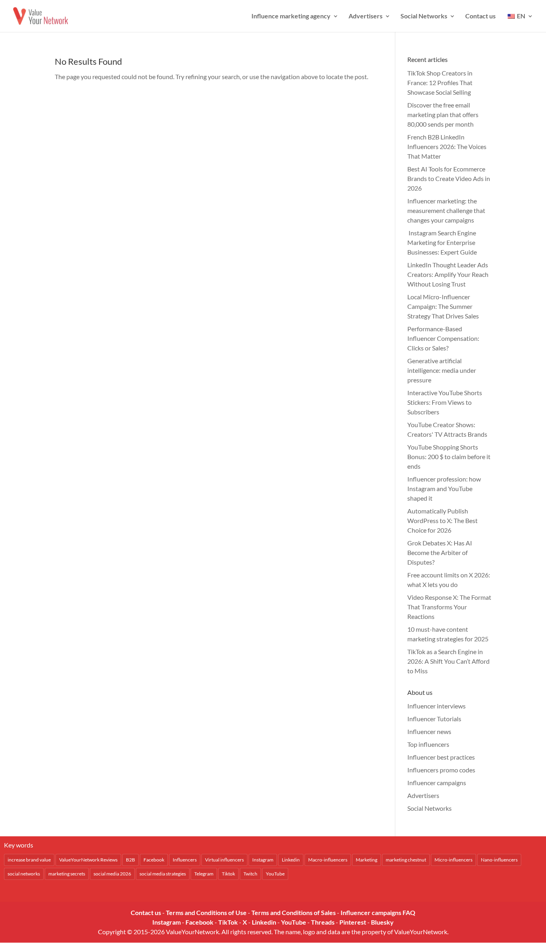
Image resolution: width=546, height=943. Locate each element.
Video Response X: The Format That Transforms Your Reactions (449, 606)
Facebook (153, 860)
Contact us (480, 16)
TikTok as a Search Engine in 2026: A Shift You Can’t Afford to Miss (448, 661)
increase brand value (29, 860)
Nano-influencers (499, 860)
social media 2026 (112, 874)
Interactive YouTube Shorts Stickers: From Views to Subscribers (444, 402)
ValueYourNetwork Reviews (88, 860)
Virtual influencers (224, 860)
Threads (323, 922)
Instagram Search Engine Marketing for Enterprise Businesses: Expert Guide (442, 242)
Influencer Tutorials (434, 718)
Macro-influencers (327, 860)
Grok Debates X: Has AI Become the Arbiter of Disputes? (439, 552)
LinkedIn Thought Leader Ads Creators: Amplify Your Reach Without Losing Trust (447, 274)
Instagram (262, 860)
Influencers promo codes (441, 770)
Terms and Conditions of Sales (293, 912)
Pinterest (352, 922)
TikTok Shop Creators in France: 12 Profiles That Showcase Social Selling (439, 82)
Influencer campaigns (436, 782)
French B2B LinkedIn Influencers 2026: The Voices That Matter (446, 146)
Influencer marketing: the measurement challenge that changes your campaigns (446, 210)
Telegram (203, 874)
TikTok (228, 922)
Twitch (250, 874)
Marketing (366, 860)
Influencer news (429, 731)
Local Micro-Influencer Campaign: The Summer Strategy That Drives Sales (443, 306)
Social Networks (424, 16)
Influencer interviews (436, 706)
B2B (130, 860)
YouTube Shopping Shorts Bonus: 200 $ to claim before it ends (448, 456)
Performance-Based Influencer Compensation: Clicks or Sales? (443, 338)
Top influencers (428, 744)
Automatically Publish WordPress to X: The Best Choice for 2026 (442, 520)
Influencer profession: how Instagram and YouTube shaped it (444, 488)
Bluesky (382, 922)
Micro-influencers (453, 860)
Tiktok (228, 874)
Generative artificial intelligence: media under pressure (441, 370)
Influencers (185, 860)
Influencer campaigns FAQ (378, 912)
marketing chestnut (406, 860)
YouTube (275, 874)
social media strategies (162, 874)
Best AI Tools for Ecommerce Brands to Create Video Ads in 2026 (448, 178)
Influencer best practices (441, 757)
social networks (24, 874)
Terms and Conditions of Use (206, 912)
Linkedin (291, 860)
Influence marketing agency (291, 16)
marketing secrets (66, 874)
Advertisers (366, 16)
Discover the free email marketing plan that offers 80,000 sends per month (442, 114)
